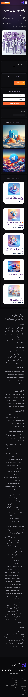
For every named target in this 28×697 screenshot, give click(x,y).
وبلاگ (15, 115)
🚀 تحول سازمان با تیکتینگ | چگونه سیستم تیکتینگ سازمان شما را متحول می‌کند (14, 250)
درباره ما (6, 690)
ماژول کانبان (24, 694)
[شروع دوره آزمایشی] (23, 82)
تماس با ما (6, 692)
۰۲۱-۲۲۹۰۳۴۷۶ (22, 670)
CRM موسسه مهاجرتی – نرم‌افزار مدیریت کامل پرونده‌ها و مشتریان (14, 684)
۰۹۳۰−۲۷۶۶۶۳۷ (6, 670)
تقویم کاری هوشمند (24, 691)
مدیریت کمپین (23, 688)
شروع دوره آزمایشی (19, 83)
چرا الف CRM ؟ (14, 679)
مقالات (7, 687)
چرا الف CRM (5, 683)
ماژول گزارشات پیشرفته (23, 679)
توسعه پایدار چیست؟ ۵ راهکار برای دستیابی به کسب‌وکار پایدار (15, 275)
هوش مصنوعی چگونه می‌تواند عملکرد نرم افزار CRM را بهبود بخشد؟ (14, 299)
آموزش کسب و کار (21, 115)
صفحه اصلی (5, 679)
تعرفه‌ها (6, 681)
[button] (26, 2)
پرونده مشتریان (23, 686)
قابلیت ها (6, 685)
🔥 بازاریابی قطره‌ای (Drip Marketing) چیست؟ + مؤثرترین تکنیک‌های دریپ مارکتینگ (14, 224)
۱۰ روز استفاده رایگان (5, 2)
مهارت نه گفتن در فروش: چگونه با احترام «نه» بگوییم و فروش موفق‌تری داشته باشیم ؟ (14, 198)
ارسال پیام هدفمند (24, 683)
